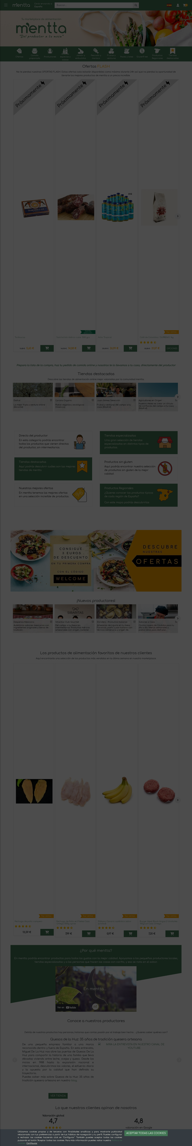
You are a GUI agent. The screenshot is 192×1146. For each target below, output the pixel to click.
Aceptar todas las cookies (146, 1133)
